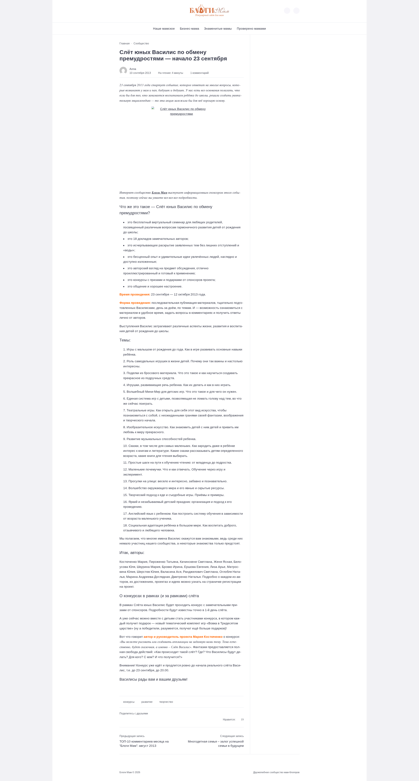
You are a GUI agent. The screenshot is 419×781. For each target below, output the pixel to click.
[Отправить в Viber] (135, 719)
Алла (132, 69)
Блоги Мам (159, 192)
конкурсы (129, 701)
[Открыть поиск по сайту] (296, 11)
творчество (166, 701)
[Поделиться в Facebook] (121, 719)
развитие (147, 701)
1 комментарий (199, 73)
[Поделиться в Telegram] (128, 719)
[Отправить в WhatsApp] (141, 719)
